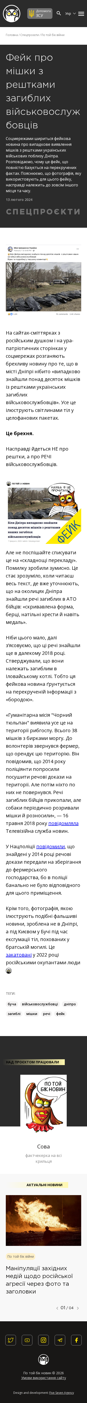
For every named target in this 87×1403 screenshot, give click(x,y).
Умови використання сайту (43, 1377)
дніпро (70, 1004)
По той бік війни (53, 35)
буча (12, 1004)
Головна (12, 35)
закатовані (19, 954)
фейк (60, 1013)
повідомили (50, 846)
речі (46, 1013)
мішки (31, 1013)
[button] (80, 13)
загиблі (14, 1013)
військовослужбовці (40, 1004)
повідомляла (63, 823)
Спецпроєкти (29, 35)
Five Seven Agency (61, 1393)
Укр (68, 13)
